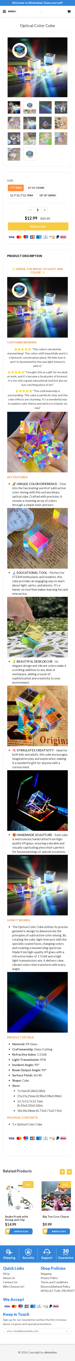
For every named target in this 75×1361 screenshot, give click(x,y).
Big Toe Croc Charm (18, 1216)
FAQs (6, 1273)
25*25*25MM (36, 187)
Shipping (46, 1273)
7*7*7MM (16, 187)
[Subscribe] (67, 1331)
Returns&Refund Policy (55, 1286)
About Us (9, 1278)
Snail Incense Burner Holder (56, 1218)
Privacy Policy (49, 1278)
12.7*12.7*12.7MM (21, 195)
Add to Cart (22, 1231)
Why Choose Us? (13, 1286)
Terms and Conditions (54, 1282)
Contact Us (10, 1282)
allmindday (50, 1352)
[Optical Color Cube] (37, 67)
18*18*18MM (47, 195)
